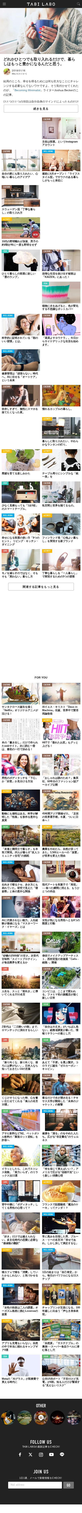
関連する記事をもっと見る (41, 586)
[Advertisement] (41, 635)
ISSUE (5, 827)
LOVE (5, 551)
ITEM (5, 251)
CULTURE (47, 119)
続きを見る (41, 108)
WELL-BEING (48, 151)
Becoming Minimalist (27, 90)
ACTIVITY (6, 219)
